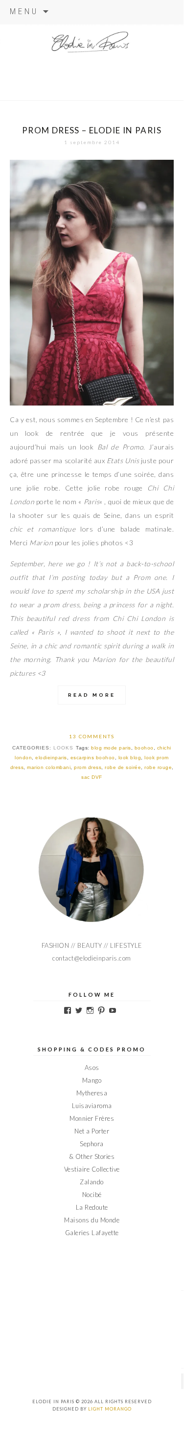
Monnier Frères (91, 1118)
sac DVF (91, 777)
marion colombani (48, 767)
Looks (63, 747)
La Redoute (92, 1207)
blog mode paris (111, 747)
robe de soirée (123, 767)
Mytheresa (92, 1093)
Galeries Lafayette (92, 1233)
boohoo (144, 747)
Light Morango (110, 1409)
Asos (92, 1067)
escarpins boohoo (92, 757)
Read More (91, 695)
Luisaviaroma (92, 1106)
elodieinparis (51, 757)
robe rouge (158, 767)
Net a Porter (91, 1131)
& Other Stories (92, 1156)
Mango (92, 1080)
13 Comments (92, 736)
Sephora (92, 1144)
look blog (129, 757)
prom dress (87, 767)
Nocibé (92, 1194)
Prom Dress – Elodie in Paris (91, 130)
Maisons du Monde (91, 1220)
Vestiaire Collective (92, 1169)
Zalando (92, 1182)
